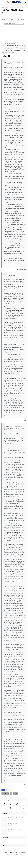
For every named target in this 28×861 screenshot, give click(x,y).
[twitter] (11, 804)
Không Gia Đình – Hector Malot (14, 829)
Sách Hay (6, 7)
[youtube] (11, 807)
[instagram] (4, 807)
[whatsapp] (24, 807)
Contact (18, 852)
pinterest (7, 854)
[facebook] (4, 804)
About (12, 852)
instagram (16, 854)
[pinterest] (24, 804)
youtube (21, 854)
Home (2, 7)
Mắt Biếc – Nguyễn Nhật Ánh (14, 823)
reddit (23, 852)
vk (11, 854)
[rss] (17, 807)
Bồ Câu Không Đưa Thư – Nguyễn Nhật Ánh (17, 817)
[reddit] (17, 804)
